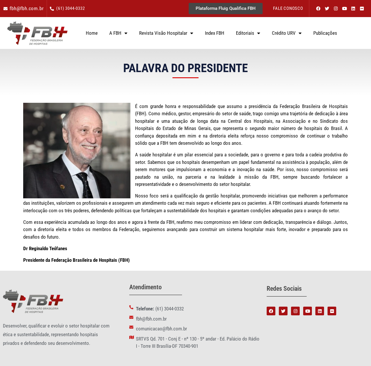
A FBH (115, 33)
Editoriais (245, 33)
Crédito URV (284, 33)
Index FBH (214, 33)
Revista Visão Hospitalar (163, 33)
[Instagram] (335, 8)
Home (92, 33)
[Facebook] (318, 8)
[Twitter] (327, 8)
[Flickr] (361, 8)
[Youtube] (344, 8)
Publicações (325, 33)
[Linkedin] (353, 8)
